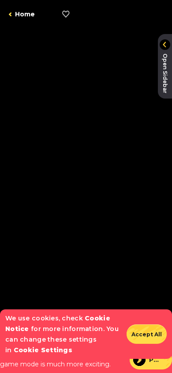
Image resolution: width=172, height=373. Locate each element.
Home (25, 14)
